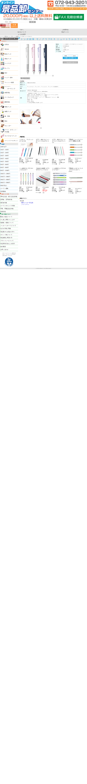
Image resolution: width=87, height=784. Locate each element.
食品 (6, 121)
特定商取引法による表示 (7, 243)
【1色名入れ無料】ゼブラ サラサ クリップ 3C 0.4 (42, 169)
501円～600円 (4, 164)
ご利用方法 (65, 30)
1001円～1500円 (5, 173)
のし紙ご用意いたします (7, 219)
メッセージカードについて (8, 225)
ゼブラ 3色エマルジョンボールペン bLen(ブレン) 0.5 (59, 141)
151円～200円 (4, 152)
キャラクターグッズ (10, 136)
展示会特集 (3, 202)
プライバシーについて (7, 240)
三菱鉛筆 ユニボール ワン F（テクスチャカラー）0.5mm (76, 170)
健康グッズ (8, 111)
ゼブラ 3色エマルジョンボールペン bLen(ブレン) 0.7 (42, 141)
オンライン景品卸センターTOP (6, 36)
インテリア (8, 63)
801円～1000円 (5, 170)
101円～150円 (4, 150)
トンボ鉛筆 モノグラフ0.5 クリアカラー (59, 169)
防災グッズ (8, 54)
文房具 (7, 44)
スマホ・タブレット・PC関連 (11, 131)
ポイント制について (6, 234)
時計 (6, 73)
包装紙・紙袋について (7, 222)
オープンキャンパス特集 (7, 205)
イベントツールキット (11, 140)
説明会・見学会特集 (6, 199)
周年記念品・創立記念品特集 (8, 196)
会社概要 (3, 246)
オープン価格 (4, 188)
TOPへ (22, 30)
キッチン (7, 68)
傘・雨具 (7, 116)
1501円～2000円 (5, 176)
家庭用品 (7, 92)
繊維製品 (7, 102)
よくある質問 (21, 34)
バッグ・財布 (8, 77)
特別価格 (3, 191)
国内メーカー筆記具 (27, 202)
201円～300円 (4, 155)
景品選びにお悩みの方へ (7, 231)
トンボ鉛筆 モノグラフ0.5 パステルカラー (26, 169)
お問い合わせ (4, 249)
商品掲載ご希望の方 (6, 237)
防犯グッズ (8, 59)
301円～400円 (4, 158)
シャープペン (25, 204)
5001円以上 (3, 185)
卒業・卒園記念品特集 (7, 208)
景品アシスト (65, 32)
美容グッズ (8, 106)
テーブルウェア (9, 97)
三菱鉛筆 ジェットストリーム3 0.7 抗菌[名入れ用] (76, 140)
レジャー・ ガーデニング (10, 87)
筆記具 (7, 49)
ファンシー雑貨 (9, 82)
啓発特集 (3, 211)
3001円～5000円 (5, 182)
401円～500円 (4, 161)
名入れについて (22, 32)
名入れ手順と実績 (5, 228)
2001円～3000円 (5, 179)
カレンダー (8, 126)
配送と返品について (6, 217)
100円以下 (3, 146)
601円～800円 (4, 167)
